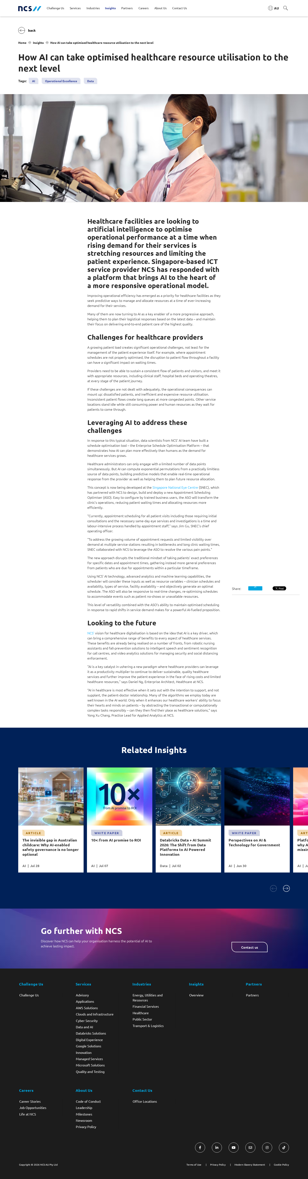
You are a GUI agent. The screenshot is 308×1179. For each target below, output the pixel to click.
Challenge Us (29, 995)
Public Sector (142, 1019)
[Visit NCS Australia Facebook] (200, 1148)
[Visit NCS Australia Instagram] (267, 1148)
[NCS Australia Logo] (29, 8)
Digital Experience (89, 1039)
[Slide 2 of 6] (286, 888)
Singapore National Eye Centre (175, 487)
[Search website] (285, 8)
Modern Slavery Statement (249, 1164)
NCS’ (90, 633)
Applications (85, 1001)
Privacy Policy (86, 1126)
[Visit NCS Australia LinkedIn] (217, 1148)
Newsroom (84, 1120)
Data (90, 81)
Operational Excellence (61, 81)
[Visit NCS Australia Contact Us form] (250, 1148)
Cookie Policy (281, 1164)
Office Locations (145, 1101)
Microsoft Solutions (90, 1065)
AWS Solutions (87, 1008)
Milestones (84, 1114)
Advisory (82, 995)
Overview (196, 995)
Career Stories (30, 1101)
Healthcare (141, 1013)
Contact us (249, 947)
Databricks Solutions (91, 1033)
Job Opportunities (32, 1107)
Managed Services (89, 1059)
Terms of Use (193, 1164)
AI (33, 81)
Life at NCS (27, 1114)
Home (22, 42)
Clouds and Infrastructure (95, 1014)
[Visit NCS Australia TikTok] (284, 1148)
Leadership (84, 1107)
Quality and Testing (90, 1071)
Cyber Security (87, 1020)
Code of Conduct (88, 1101)
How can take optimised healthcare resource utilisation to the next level (101, 42)
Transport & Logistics (148, 1025)
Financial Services (146, 1006)
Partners (252, 995)
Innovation (84, 1052)
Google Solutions (88, 1046)
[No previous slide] (273, 888)
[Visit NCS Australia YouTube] (234, 1148)
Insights (38, 42)
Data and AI (84, 1027)
